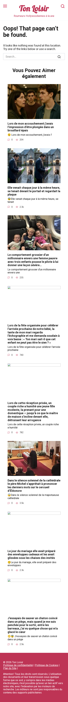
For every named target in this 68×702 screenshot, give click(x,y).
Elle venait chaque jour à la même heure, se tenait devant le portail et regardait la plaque (34, 191)
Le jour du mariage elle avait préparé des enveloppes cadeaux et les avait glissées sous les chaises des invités (31, 554)
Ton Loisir (34, 8)
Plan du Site (9, 668)
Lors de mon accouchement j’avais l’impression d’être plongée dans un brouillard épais (31, 127)
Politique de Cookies (46, 665)
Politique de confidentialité (18, 665)
